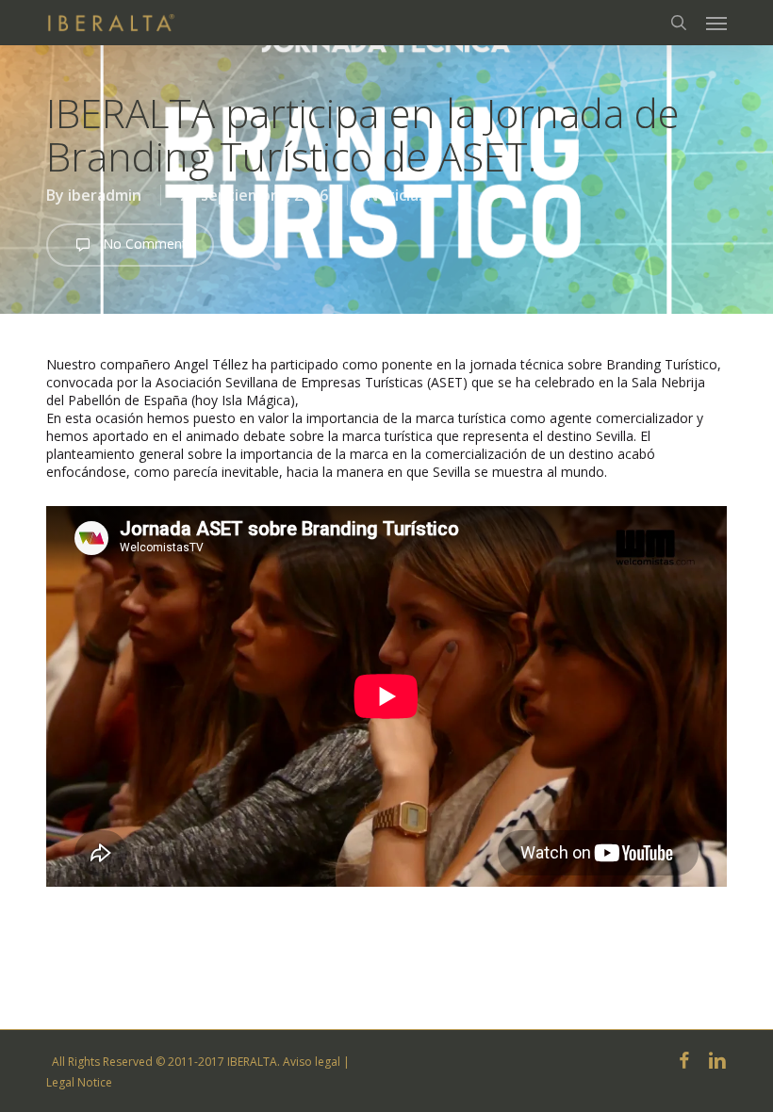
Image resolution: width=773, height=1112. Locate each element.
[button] (716, 22)
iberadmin (104, 195)
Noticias (396, 195)
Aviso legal (311, 1062)
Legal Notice (79, 1082)
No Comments (146, 244)
